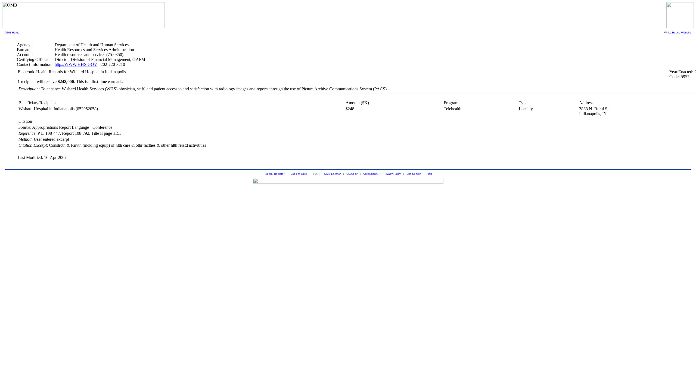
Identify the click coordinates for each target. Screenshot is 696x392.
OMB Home (12, 32)
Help (430, 173)
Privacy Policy (392, 173)
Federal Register (274, 173)
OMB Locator (332, 173)
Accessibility (370, 173)
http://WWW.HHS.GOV (76, 64)
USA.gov (352, 173)
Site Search (413, 173)
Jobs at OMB (299, 173)
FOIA (316, 173)
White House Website (677, 32)
